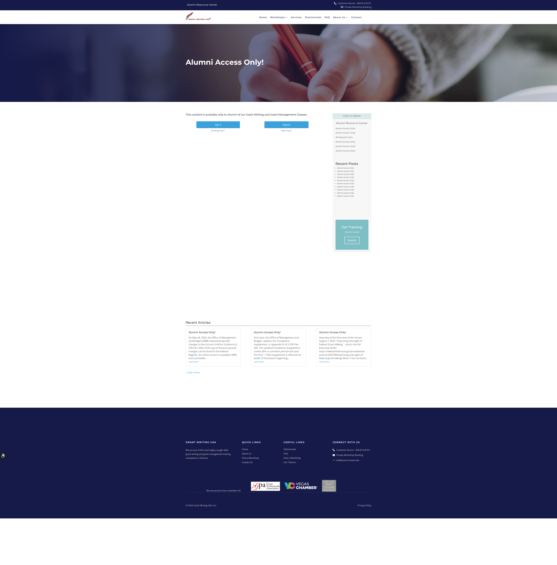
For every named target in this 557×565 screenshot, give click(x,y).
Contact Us (247, 462)
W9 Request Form (344, 137)
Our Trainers (290, 462)
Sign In (218, 124)
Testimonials (290, 449)
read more (194, 361)
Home (245, 449)
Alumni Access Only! (345, 128)
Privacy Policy (364, 505)
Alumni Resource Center (352, 123)
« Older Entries (193, 372)
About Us (246, 453)
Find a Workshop (250, 457)
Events (352, 240)
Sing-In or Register (352, 115)
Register (287, 124)
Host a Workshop (292, 457)
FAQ (286, 453)
